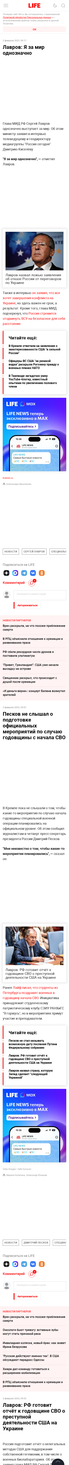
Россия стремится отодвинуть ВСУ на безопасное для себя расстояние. (34, 318)
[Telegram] (24, 573)
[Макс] (15, 573)
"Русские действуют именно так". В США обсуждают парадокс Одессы (31, 1358)
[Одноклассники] (41, 573)
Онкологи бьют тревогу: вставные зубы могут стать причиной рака (30, 1332)
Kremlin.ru (8, 477)
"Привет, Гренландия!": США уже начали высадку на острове (31, 667)
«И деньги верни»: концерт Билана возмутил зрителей (34, 693)
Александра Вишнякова (18, 484)
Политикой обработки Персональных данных (27, 17)
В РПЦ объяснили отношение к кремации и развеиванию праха (33, 641)
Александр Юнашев (36, 1175)
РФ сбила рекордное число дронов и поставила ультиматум (28, 654)
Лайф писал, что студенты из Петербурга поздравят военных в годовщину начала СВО (30, 992)
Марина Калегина (15, 1175)
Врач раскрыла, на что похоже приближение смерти (34, 628)
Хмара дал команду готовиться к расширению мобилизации (26, 1371)
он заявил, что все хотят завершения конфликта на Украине (31, 298)
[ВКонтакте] (33, 573)
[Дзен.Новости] (6, 573)
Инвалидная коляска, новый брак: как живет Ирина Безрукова (34, 1345)
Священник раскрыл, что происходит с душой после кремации (30, 680)
